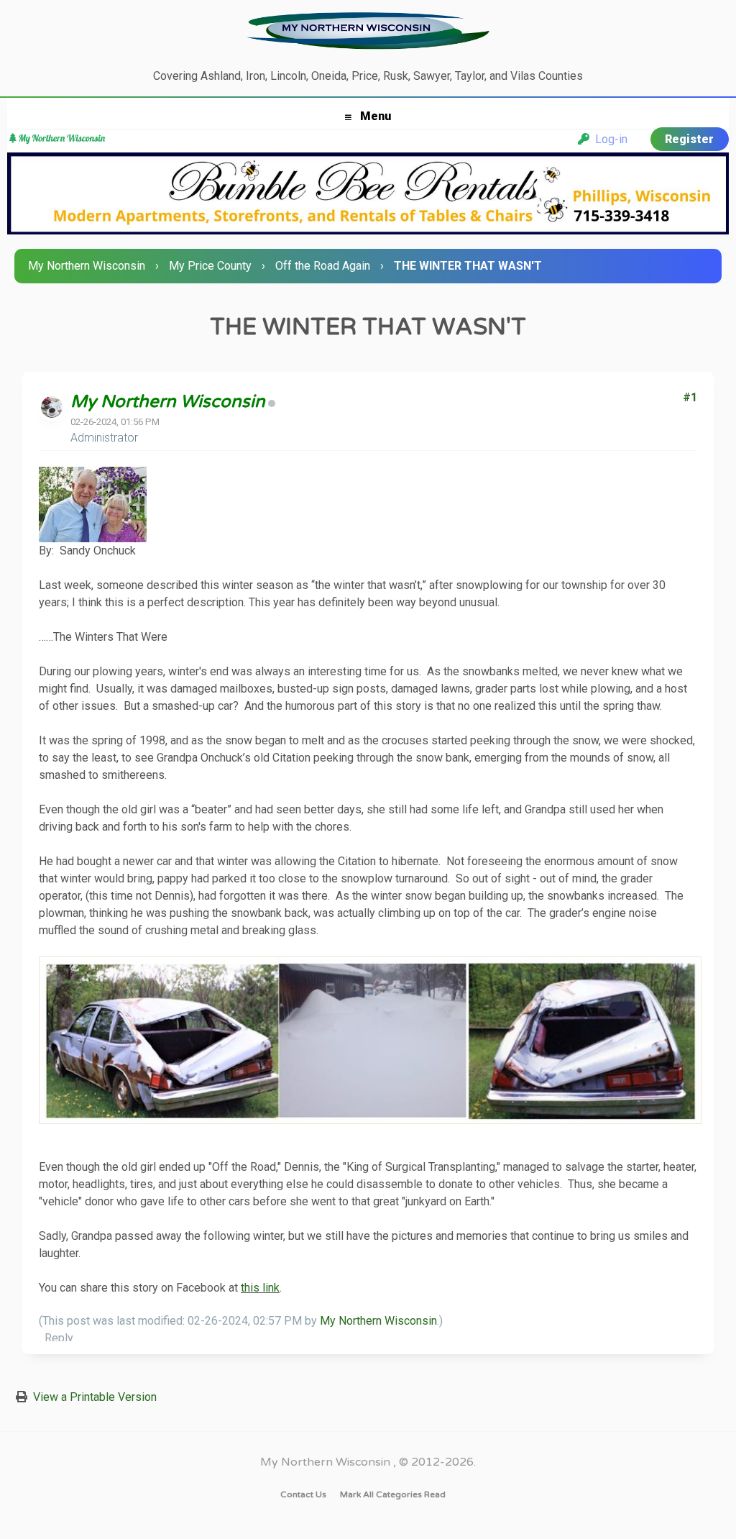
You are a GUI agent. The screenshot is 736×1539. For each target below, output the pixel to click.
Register (689, 139)
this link (260, 1287)
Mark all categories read (393, 1494)
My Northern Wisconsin (86, 266)
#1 (690, 397)
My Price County (210, 266)
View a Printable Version (95, 1397)
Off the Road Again (322, 266)
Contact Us (303, 1494)
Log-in (608, 139)
